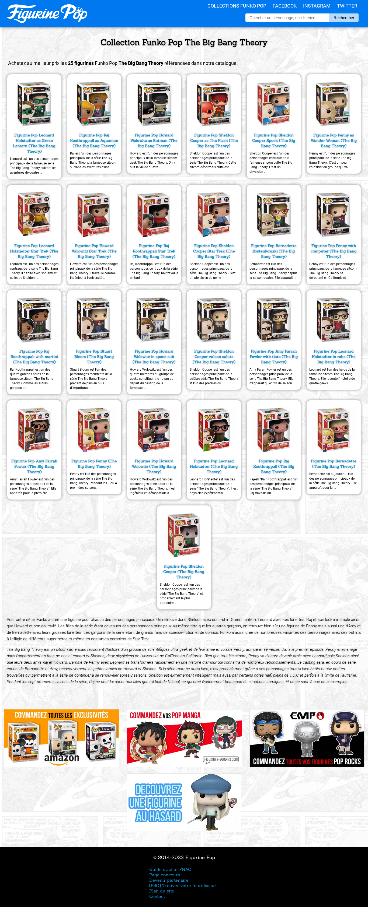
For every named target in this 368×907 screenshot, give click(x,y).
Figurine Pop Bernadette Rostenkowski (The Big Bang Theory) (274, 251)
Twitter (347, 6)
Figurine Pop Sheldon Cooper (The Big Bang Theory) (183, 571)
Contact (157, 896)
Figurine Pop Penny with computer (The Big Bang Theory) (334, 251)
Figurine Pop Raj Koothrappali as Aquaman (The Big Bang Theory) (94, 140)
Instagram (317, 6)
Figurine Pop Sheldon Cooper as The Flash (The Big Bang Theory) (214, 140)
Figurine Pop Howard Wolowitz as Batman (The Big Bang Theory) (154, 140)
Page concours (164, 874)
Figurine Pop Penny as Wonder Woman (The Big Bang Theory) (334, 140)
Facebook (285, 6)
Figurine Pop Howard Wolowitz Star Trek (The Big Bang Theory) (94, 251)
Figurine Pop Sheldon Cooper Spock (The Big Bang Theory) (273, 140)
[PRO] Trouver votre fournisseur (182, 885)
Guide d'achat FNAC (170, 869)
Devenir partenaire (169, 880)
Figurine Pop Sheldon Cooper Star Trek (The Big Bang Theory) (214, 251)
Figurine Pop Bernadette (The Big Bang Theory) (333, 464)
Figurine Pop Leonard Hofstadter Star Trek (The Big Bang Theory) (34, 251)
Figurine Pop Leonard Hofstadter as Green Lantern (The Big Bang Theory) (34, 143)
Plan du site (161, 891)
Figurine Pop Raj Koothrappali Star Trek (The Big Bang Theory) (154, 251)
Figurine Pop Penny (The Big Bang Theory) (94, 464)
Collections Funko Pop (236, 6)
